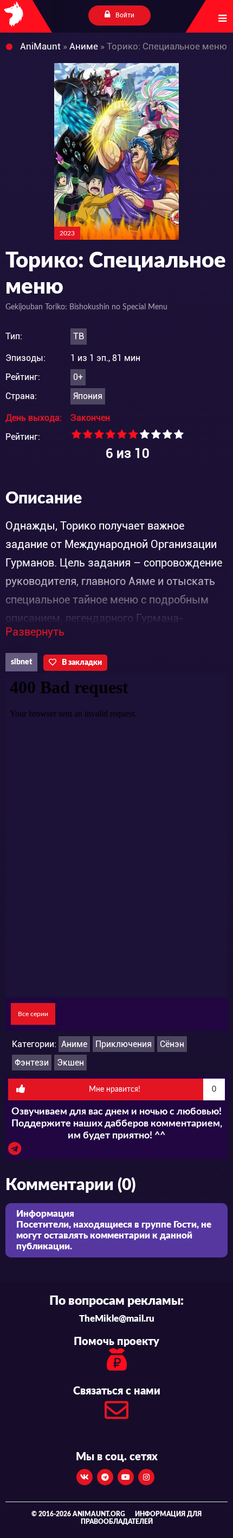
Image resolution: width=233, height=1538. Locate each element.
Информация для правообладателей (141, 1518)
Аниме (74, 1044)
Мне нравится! (153, 1089)
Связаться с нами (116, 1391)
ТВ (78, 336)
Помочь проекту (116, 1341)
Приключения (123, 1044)
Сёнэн (172, 1044)
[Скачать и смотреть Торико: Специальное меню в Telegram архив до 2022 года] (14, 1151)
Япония (87, 396)
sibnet (21, 662)
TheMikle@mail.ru (116, 1318)
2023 (67, 233)
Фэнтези (32, 1062)
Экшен (70, 1062)
